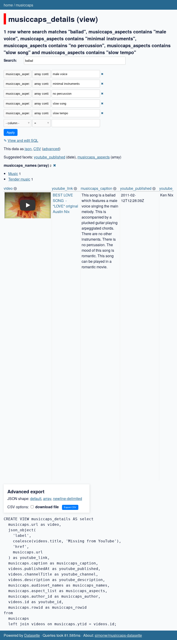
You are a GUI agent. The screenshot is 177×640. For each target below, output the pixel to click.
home (8, 5)
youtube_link (62, 188)
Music (13, 173)
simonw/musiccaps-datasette (118, 635)
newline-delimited (67, 498)
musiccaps (24, 5)
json (28, 148)
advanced (51, 148)
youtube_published (49, 157)
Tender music (19, 179)
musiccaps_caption (96, 188)
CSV (37, 148)
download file (46, 506)
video (8, 188)
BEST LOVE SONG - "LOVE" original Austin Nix (66, 203)
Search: (10, 60)
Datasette (32, 635)
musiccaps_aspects (93, 157)
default (35, 498)
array (47, 498)
